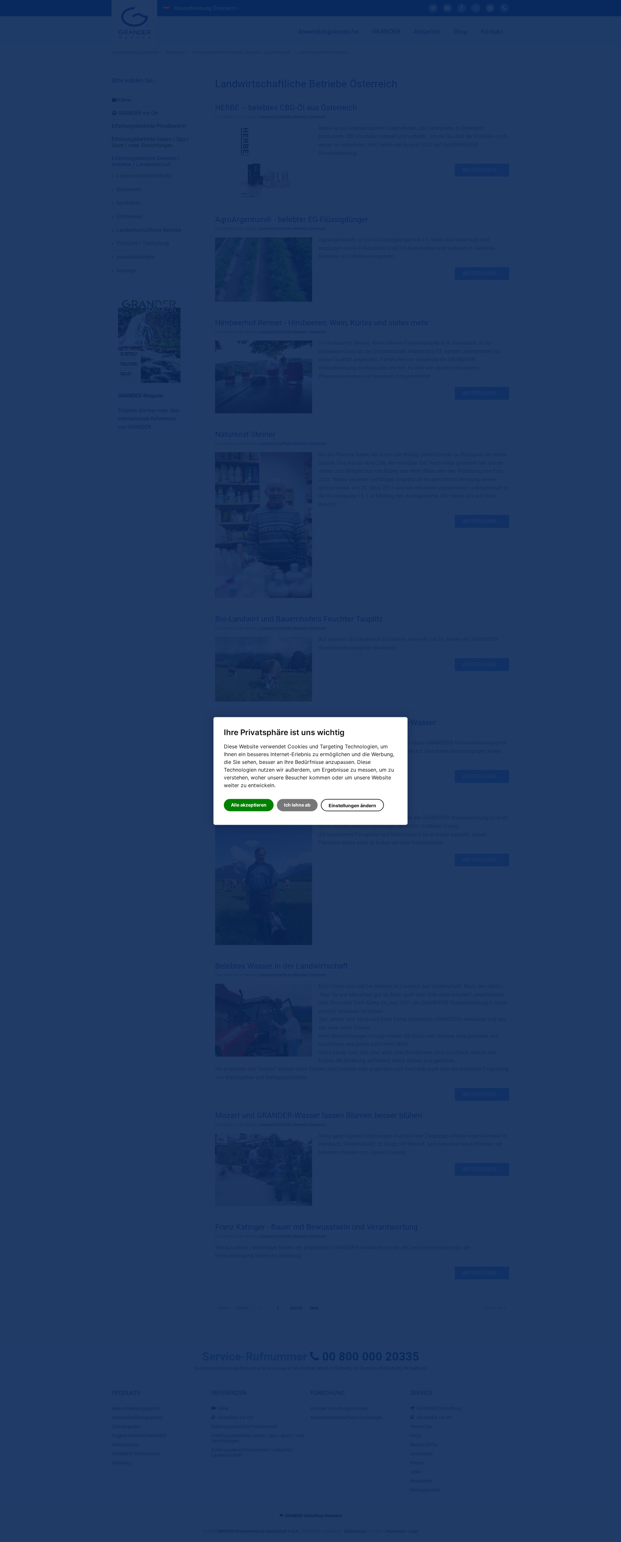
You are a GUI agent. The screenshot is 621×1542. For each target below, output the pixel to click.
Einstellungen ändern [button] (352, 806)
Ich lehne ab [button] (297, 805)
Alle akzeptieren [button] (249, 805)
